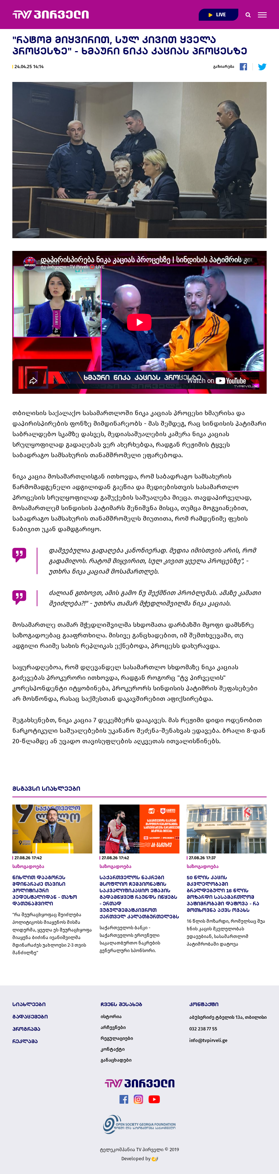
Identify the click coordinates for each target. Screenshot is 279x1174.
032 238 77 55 (203, 1029)
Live (220, 15)
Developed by (136, 1158)
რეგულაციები (117, 1038)
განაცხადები (116, 1060)
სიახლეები (29, 1004)
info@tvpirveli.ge (208, 1040)
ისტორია (111, 1016)
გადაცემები (30, 1016)
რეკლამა (25, 1041)
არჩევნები (113, 1027)
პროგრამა (26, 1029)
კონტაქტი (113, 1049)
